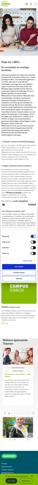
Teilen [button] (6, 323)
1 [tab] (9, 413)
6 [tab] (23, 413)
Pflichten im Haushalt (13, 192)
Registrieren (26, 481)
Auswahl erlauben (19, 272)
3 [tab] (14, 413)
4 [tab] (17, 413)
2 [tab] (12, 413)
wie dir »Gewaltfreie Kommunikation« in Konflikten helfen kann (16, 202)
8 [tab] (28, 413)
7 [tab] (25, 413)
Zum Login (11, 481)
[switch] (33, 242)
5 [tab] (20, 413)
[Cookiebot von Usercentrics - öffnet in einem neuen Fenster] (28, 205)
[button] (27, 4)
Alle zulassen (19, 266)
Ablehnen (19, 278)
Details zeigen (27, 261)
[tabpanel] (18, 377)
